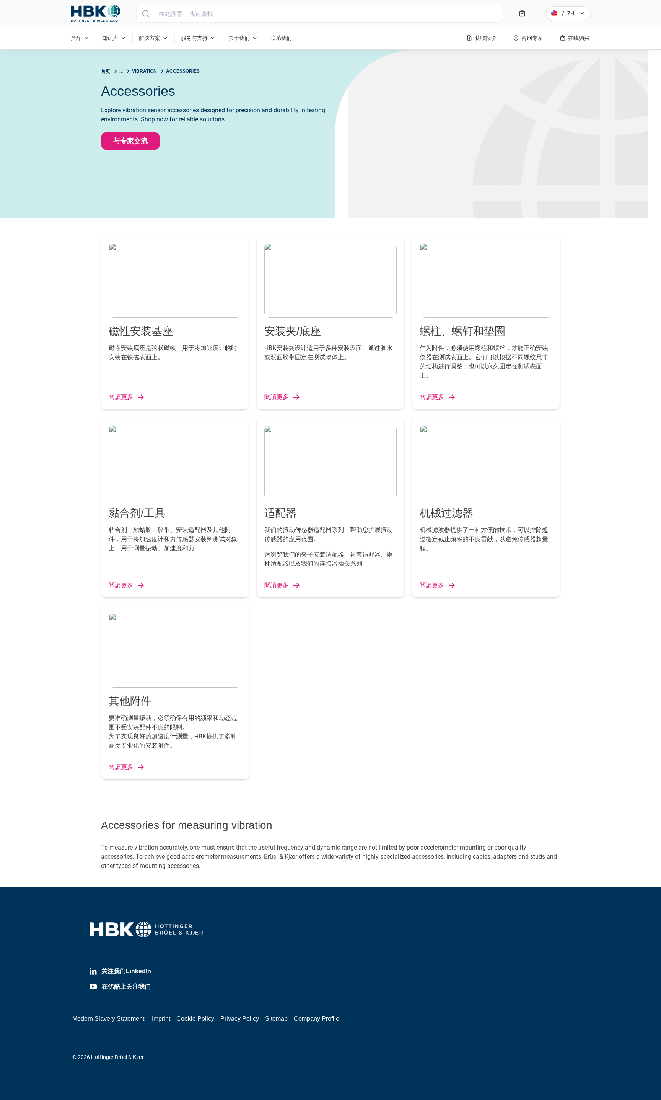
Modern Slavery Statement (108, 1018)
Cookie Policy (195, 1018)
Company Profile (316, 1018)
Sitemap (276, 1018)
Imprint (161, 1018)
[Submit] (146, 13)
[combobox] (319, 14)
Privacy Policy (239, 1018)
